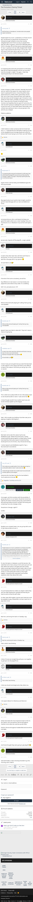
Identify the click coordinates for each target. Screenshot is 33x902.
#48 (31, 459)
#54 (31, 633)
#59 (31, 741)
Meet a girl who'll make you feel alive (14, 825)
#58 (31, 717)
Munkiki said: (5, 321)
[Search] (31, 1)
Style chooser (4, 890)
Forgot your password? (7, 795)
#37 (31, 196)
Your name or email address (8, 783)
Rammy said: (5, 637)
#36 (31, 166)
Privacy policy (10, 893)
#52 (31, 587)
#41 (31, 275)
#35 (31, 150)
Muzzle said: (5, 170)
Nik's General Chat (8, 828)
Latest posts (7, 822)
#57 (31, 697)
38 (19, 12)
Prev (10, 12)
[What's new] (27, 1)
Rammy (4, 9)
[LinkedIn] (12, 774)
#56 (31, 673)
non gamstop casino (30, 883)
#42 (31, 299)
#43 (31, 316)
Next (23, 12)
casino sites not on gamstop (4, 883)
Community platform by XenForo (14, 896)
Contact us (3, 893)
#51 (31, 540)
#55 (31, 655)
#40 (31, 252)
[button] (2, 2)
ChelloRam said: (6, 348)
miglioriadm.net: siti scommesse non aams (18, 883)
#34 (31, 125)
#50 (31, 523)
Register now (22, 803)
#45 (31, 381)
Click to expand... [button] (17, 558)
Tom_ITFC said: (5, 463)
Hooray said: (5, 28)
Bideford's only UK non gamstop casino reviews (11, 875)
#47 (31, 431)
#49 (31, 493)
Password (3, 789)
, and (12, 480)
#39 (31, 236)
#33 (31, 86)
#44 (31, 344)
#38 (31, 215)
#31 (31, 24)
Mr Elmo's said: (5, 677)
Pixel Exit (8, 898)
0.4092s (20, 901)
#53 (31, 613)
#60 (31, 757)
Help (15, 893)
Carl (31, 817)
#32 (31, 65)
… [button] (17, 12)
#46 (31, 414)
